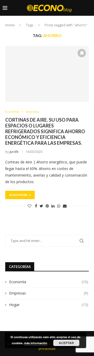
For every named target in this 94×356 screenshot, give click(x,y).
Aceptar (66, 342)
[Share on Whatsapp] (58, 205)
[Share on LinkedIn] (53, 205)
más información (35, 343)
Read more (18, 195)
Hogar (48, 304)
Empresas (48, 293)
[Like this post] (29, 205)
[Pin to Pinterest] (47, 205)
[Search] (88, 28)
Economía (48, 281)
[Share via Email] (65, 205)
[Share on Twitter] (41, 205)
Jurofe (14, 151)
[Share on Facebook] (36, 205)
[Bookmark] (49, 18)
